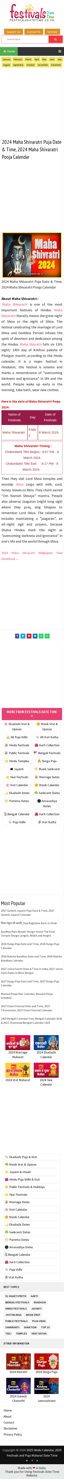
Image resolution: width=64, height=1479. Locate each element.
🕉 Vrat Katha (47, 822)
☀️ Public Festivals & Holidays (25, 1187)
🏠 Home (9, 51)
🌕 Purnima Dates (17, 801)
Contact (9, 1422)
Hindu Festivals (16, 1308)
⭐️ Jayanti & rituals (18, 1172)
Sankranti (12, 1326)
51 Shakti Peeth (15, 1295)
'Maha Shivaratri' (14, 304)
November (43, 64)
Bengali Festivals (17, 1301)
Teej (8, 1333)
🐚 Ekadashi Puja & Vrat (21, 1157)
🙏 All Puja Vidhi (17, 737)
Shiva (19, 484)
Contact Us (34, 32)
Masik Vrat (33, 1314)
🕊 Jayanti (17, 769)
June (52, 59)
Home (8, 1410)
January (6, 59)
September (18, 64)
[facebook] (32, 1460)
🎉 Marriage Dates (47, 777)
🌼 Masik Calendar (46, 785)
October (30, 64)
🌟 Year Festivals (17, 777)
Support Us (13, 32)
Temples (21, 1333)
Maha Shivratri (31, 344)
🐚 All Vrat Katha (47, 737)
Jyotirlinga (13, 1314)
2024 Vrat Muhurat (18, 1080)
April (37, 59)
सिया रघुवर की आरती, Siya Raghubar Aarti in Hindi (29, 923)
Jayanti (36, 1308)
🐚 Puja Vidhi (17, 822)
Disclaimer (10, 1428)
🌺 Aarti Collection (47, 745)
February (18, 59)
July (60, 59)
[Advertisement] (32, 102)
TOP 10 (45, 1326)
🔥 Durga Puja (47, 761)
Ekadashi (40, 1301)
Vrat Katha (39, 1333)
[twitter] (27, 1460)
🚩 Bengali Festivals (46, 753)
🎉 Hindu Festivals (16, 745)
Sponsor (52, 32)
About (8, 1416)
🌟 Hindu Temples (17, 761)
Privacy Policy (13, 1434)
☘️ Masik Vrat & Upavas (21, 1164)
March (28, 59)
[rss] (37, 1460)
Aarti (34, 1295)
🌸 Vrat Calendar (17, 785)
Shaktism (30, 1326)
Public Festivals (16, 1320)
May (44, 59)
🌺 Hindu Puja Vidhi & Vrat (22, 1179)
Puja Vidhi (39, 1320)
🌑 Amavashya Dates (19, 1247)
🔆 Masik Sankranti (47, 769)
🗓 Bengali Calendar (17, 814)
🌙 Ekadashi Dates (17, 793)
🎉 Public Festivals (16, 753)
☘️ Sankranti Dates (47, 793)
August (6, 64)
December (56, 64)
